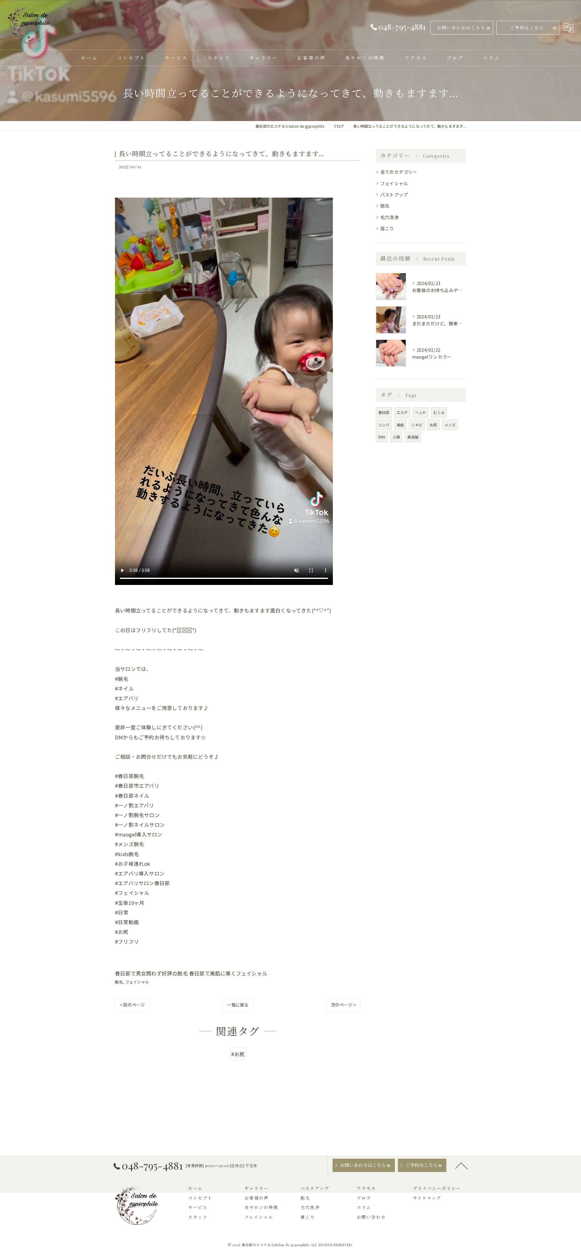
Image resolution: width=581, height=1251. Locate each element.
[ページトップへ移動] (461, 1165)
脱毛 (119, 982)
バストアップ (394, 194)
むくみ (439, 412)
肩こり (387, 228)
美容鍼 (413, 436)
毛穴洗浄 (389, 217)
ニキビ (416, 424)
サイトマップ (427, 1197)
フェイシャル (137, 982)
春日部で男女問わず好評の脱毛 (151, 973)
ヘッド (420, 412)
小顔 (396, 436)
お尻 (433, 424)
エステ (402, 412)
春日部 (383, 412)
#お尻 (238, 1054)
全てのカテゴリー (398, 172)
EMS (382, 436)
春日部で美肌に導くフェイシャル (228, 973)
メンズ (450, 424)
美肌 (400, 424)
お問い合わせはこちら (461, 28)
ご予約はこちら (527, 28)
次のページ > (343, 1005)
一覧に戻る (237, 1005)
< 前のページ (132, 1005)
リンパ (383, 424)
